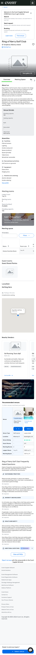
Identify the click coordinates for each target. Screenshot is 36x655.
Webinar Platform (6, 588)
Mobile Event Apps (7, 580)
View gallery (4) (27, 73)
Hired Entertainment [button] (16, 366)
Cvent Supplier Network (8, 567)
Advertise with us (6, 612)
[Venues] (32, 3)
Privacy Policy (5, 604)
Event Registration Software (9, 577)
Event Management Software (10, 574)
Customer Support (7, 597)
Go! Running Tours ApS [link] (12, 353)
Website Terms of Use (8, 609)
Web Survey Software (8, 585)
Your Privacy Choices (7, 600)
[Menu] (2, 2)
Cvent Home (5, 592)
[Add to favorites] (33, 44)
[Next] (34, 80)
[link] (15, 346)
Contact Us (5, 594)
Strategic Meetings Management (11, 582)
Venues (5, 7)
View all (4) (5, 183)
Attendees (5, 233)
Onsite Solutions (6, 570)
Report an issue (7, 560)
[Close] (31, 13)
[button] (15, 235)
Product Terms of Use (8, 607)
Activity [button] (6, 366)
